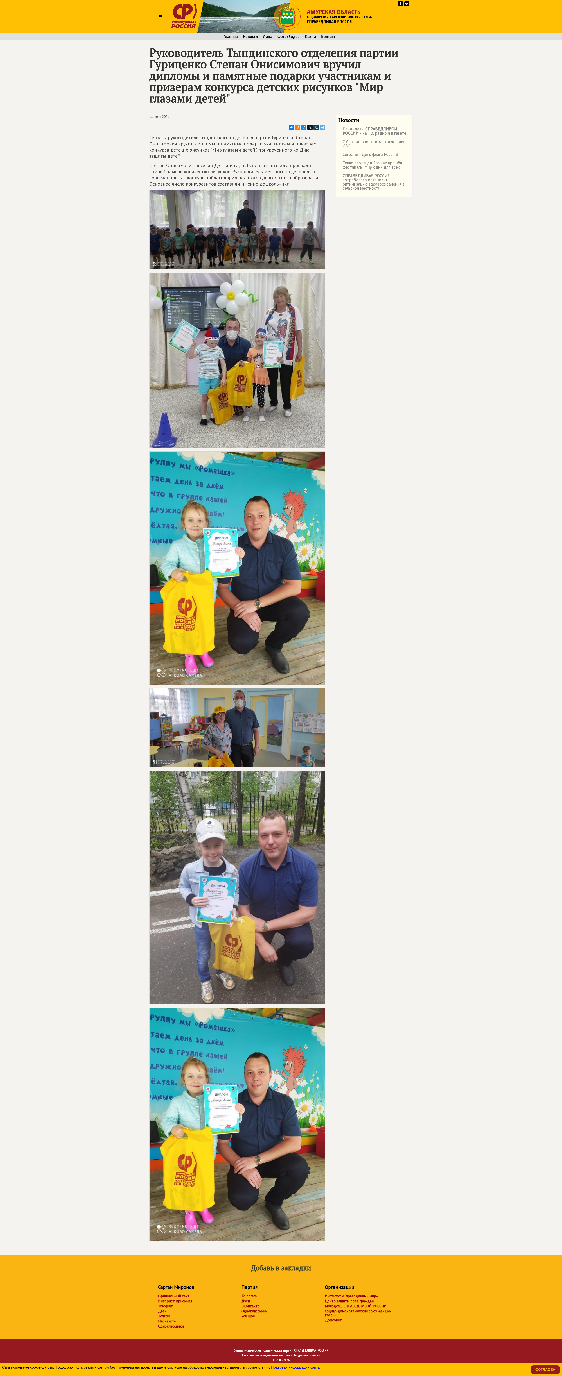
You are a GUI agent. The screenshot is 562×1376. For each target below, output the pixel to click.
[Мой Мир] (303, 127)
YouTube (248, 1316)
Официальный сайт (173, 1296)
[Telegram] (322, 127)
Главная (230, 36)
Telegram (165, 1306)
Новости (250, 36)
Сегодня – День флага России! (368, 155)
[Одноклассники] (297, 127)
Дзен (162, 1311)
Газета (310, 36)
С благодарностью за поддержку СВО (371, 144)
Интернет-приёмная (175, 1301)
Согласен (545, 1369)
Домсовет (333, 1320)
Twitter (164, 1316)
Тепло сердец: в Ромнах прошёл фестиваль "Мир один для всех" (370, 165)
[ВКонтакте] (291, 127)
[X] (310, 127)
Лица (267, 36)
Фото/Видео (288, 36)
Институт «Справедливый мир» (351, 1296)
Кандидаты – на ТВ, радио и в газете (372, 131)
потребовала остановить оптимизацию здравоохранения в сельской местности (371, 182)
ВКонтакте (167, 1321)
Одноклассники (171, 1326)
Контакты (330, 36)
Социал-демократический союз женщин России (358, 1313)
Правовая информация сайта (295, 1367)
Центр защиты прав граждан (349, 1301)
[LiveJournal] (316, 127)
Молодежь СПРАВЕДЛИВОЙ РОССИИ (356, 1306)
